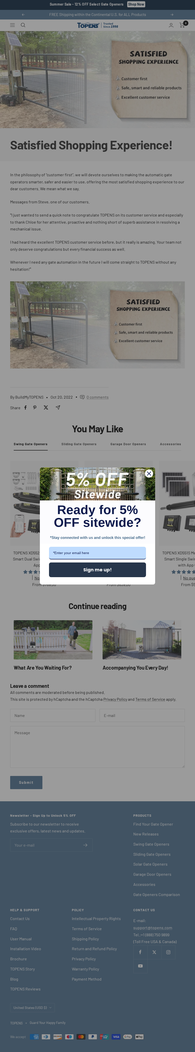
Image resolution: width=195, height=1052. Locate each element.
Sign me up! (97, 570)
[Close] (149, 473)
